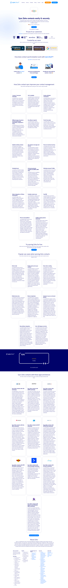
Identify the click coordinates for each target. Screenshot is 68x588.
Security (27, 2)
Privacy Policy (49, 555)
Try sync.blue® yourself (34, 367)
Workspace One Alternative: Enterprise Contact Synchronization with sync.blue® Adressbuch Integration (43, 576)
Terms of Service (50, 554)
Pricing (35, 2)
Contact (39, 2)
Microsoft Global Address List (34, 553)
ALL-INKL (33, 558)
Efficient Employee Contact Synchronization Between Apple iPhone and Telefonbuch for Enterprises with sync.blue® (43, 569)
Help (48, 556)
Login (42, 2)
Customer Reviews (50, 552)
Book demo (48, 2)
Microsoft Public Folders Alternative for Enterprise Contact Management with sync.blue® (43, 581)
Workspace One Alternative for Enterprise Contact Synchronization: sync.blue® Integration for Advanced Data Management (43, 562)
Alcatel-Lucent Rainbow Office (34, 557)
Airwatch (33, 555)
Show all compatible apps (34, 535)
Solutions (23, 2)
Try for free (54, 2)
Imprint (48, 553)
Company (31, 2)
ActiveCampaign (34, 554)
